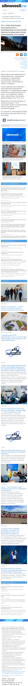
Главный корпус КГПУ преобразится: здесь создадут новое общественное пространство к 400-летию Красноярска (14, 189)
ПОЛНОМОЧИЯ (23, 67)
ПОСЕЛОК (24, 68)
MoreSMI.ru (7, 676)
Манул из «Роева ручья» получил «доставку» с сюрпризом (12, 587)
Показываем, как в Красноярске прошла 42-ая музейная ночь (12, 252)
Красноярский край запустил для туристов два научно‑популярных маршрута (13, 452)
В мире (12, 16)
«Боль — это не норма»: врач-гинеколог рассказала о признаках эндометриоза (14, 488)
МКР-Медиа (10, 13)
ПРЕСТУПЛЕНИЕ (23, 62)
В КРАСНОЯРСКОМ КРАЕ (21, 60)
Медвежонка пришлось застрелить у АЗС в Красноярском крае (11, 607)
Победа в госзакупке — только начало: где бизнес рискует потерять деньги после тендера (12, 308)
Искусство (4, 525)
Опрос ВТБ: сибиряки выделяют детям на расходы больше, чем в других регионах (13, 211)
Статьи (4, 13)
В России (18, 16)
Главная (3, 21)
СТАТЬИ (5, 281)
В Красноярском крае (14, 21)
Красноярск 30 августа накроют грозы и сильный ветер (13, 595)
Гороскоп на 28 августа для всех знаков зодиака (13, 599)
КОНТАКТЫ (8, 620)
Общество (13, 18)
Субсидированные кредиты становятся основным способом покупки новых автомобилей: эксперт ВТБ (14, 236)
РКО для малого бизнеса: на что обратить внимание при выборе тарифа (14, 203)
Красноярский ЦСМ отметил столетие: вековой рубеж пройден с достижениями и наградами (14, 570)
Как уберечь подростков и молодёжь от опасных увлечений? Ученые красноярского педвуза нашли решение (13, 231)
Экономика (21, 18)
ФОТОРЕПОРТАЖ (8, 241)
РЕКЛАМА (20, 620)
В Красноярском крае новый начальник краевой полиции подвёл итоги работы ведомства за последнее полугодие (12, 178)
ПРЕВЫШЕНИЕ (23, 64)
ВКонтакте (22, 120)
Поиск (23, 10)
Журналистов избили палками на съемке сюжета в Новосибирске (13, 245)
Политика (6, 18)
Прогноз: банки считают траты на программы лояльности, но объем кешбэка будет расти (12, 194)
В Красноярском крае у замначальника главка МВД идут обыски (14, 142)
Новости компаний (6, 332)
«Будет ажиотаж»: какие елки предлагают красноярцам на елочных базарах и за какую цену (13, 260)
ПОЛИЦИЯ (24, 61)
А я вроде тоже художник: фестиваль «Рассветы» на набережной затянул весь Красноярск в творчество (10, 531)
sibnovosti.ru (10, 635)
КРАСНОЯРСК (11, 1)
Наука (3, 362)
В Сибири (5, 16)
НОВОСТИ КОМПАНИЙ (10, 184)
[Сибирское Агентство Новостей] (14, 5)
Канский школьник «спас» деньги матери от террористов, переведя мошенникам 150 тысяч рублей (13, 160)
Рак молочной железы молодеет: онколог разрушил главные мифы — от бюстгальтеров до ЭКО (13, 410)
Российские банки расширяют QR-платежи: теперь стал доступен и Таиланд (13, 220)
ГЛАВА (25, 65)
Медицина (4, 405)
